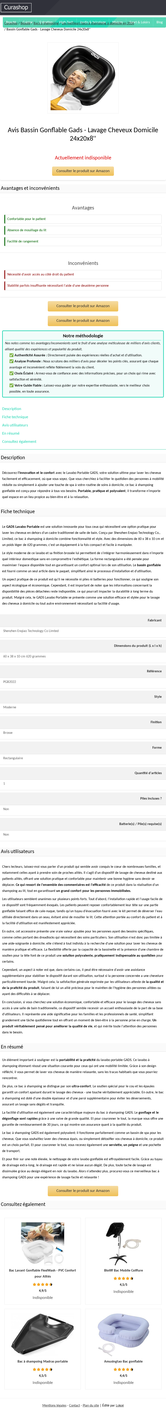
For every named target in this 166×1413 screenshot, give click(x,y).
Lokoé (120, 1405)
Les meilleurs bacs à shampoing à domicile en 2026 (98, 23)
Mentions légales (54, 1405)
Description (11, 409)
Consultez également (19, 442)
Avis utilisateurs (15, 425)
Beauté (25, 23)
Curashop (11, 23)
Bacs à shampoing (46, 23)
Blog (159, 22)
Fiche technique (15, 417)
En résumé (10, 434)
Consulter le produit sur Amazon (83, 171)
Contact (74, 1405)
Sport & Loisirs (139, 22)
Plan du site (91, 1405)
